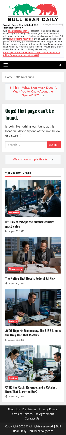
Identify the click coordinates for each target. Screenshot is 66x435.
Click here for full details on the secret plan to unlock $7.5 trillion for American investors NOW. (31, 53)
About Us (14, 409)
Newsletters (15, 269)
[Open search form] (60, 65)
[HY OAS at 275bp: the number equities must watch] (33, 198)
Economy (14, 212)
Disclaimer (29, 409)
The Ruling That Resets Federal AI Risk (30, 278)
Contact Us (32, 418)
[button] (5, 65)
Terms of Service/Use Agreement (32, 414)
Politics (13, 321)
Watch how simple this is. (33, 159)
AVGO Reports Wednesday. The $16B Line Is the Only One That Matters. (33, 332)
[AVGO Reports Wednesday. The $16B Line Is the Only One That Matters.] (33, 307)
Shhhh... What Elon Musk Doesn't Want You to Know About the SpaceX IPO (33, 91)
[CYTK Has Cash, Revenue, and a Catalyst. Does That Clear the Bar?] (33, 363)
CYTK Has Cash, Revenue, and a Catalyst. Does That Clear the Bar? (31, 389)
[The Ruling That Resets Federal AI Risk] (33, 255)
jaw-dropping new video (21, 39)
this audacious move (18, 31)
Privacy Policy (48, 409)
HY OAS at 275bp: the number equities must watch (30, 224)
